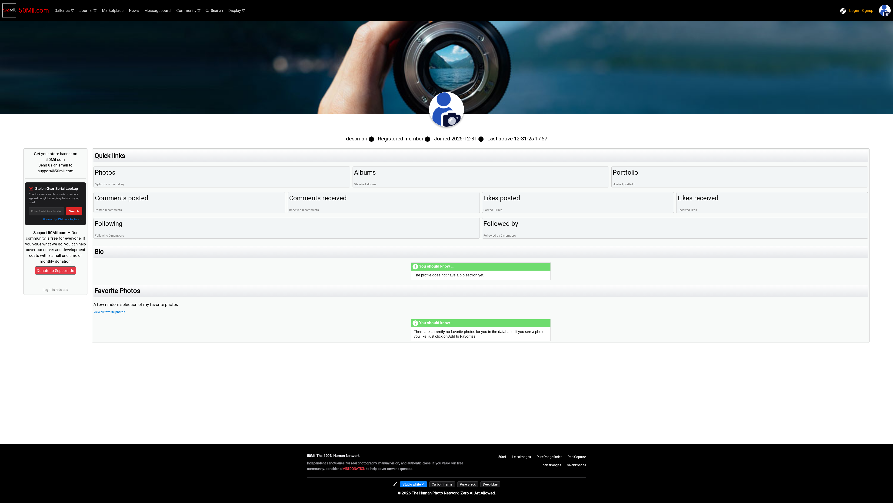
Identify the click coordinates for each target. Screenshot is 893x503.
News (134, 10)
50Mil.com (34, 10)
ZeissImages (551, 465)
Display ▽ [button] (236, 10)
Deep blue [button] (490, 484)
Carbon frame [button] (442, 484)
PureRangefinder (549, 457)
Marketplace (112, 10)
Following (108, 224)
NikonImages (576, 465)
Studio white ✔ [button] (413, 484)
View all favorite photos (109, 312)
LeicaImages (521, 457)
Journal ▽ (88, 10)
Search (74, 211)
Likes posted (501, 198)
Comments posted (121, 198)
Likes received (698, 198)
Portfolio (625, 172)
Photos (105, 172)
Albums (365, 172)
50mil (502, 457)
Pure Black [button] (468, 484)
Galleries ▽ (64, 10)
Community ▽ (188, 10)
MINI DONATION (354, 469)
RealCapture (577, 457)
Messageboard (157, 10)
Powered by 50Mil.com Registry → (62, 219)
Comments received (318, 198)
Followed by (500, 224)
